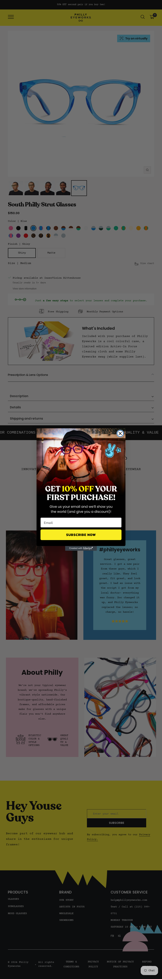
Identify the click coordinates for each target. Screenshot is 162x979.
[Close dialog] (120, 433)
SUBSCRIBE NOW (81, 534)
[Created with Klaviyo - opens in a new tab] (81, 548)
